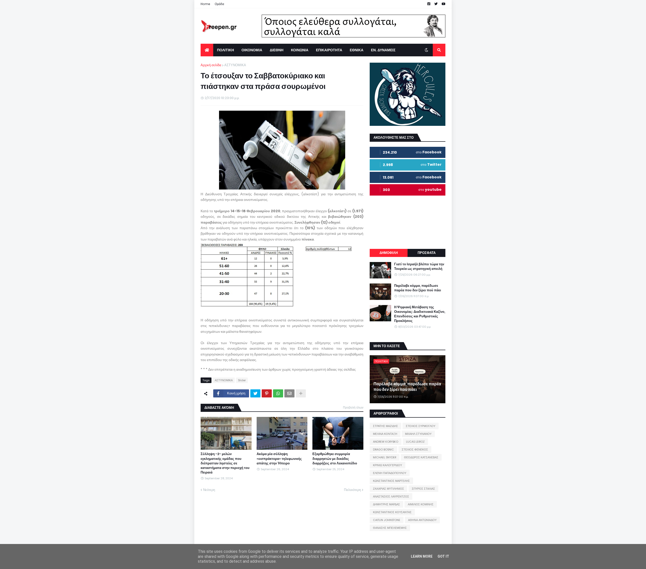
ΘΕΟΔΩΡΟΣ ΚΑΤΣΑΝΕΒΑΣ (421, 457)
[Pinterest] (267, 393)
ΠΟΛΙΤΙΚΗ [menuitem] (225, 50)
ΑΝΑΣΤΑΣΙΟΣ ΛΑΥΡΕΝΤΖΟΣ (391, 496)
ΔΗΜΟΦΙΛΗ (389, 252)
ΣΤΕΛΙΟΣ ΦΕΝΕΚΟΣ (415, 449)
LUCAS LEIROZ (415, 442)
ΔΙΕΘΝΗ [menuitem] (276, 50)
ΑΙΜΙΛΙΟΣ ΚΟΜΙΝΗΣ (421, 504)
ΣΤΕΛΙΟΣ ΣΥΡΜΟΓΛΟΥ (420, 426)
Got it (443, 556)
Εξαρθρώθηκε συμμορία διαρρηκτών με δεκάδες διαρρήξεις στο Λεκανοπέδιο (334, 458)
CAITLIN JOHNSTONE (386, 520)
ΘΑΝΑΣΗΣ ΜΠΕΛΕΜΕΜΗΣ (390, 528)
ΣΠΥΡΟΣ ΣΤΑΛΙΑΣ (423, 489)
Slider (242, 380)
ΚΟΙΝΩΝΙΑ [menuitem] (299, 50)
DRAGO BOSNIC (383, 449)
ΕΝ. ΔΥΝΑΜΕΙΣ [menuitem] (383, 50)
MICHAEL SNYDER (384, 457)
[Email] (289, 393)
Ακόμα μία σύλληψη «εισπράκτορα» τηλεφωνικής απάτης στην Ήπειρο (279, 458)
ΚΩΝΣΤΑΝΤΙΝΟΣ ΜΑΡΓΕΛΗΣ (391, 481)
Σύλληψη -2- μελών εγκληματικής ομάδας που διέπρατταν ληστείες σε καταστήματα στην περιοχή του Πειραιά (225, 463)
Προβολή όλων (353, 407)
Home (205, 4)
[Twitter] (255, 393)
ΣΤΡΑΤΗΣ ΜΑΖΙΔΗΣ (385, 426)
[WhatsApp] (278, 393)
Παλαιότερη (352, 489)
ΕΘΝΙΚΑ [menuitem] (356, 50)
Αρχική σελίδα (211, 65)
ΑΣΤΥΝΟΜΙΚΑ (235, 65)
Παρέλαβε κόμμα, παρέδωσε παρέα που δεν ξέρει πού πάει (417, 288)
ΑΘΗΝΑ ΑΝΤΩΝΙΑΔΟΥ (422, 520)
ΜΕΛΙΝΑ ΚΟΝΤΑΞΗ (385, 434)
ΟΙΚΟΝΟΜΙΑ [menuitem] (251, 50)
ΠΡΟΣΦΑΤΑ (427, 252)
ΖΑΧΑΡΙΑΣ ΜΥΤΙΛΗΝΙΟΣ (388, 489)
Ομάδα (219, 4)
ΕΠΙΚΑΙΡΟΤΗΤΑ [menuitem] (329, 50)
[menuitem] (207, 50)
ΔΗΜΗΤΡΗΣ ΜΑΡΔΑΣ (386, 504)
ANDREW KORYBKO (385, 442)
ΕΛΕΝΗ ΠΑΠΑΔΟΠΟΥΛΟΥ (389, 473)
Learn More (422, 556)
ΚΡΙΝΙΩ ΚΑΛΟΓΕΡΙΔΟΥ (387, 465)
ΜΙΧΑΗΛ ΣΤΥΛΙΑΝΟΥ (418, 434)
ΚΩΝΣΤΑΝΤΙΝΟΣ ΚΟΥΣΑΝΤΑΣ (392, 512)
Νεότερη (209, 489)
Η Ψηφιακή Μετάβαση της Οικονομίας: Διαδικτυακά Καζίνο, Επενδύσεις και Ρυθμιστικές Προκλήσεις (419, 314)
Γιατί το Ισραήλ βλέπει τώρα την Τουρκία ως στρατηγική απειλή (419, 266)
